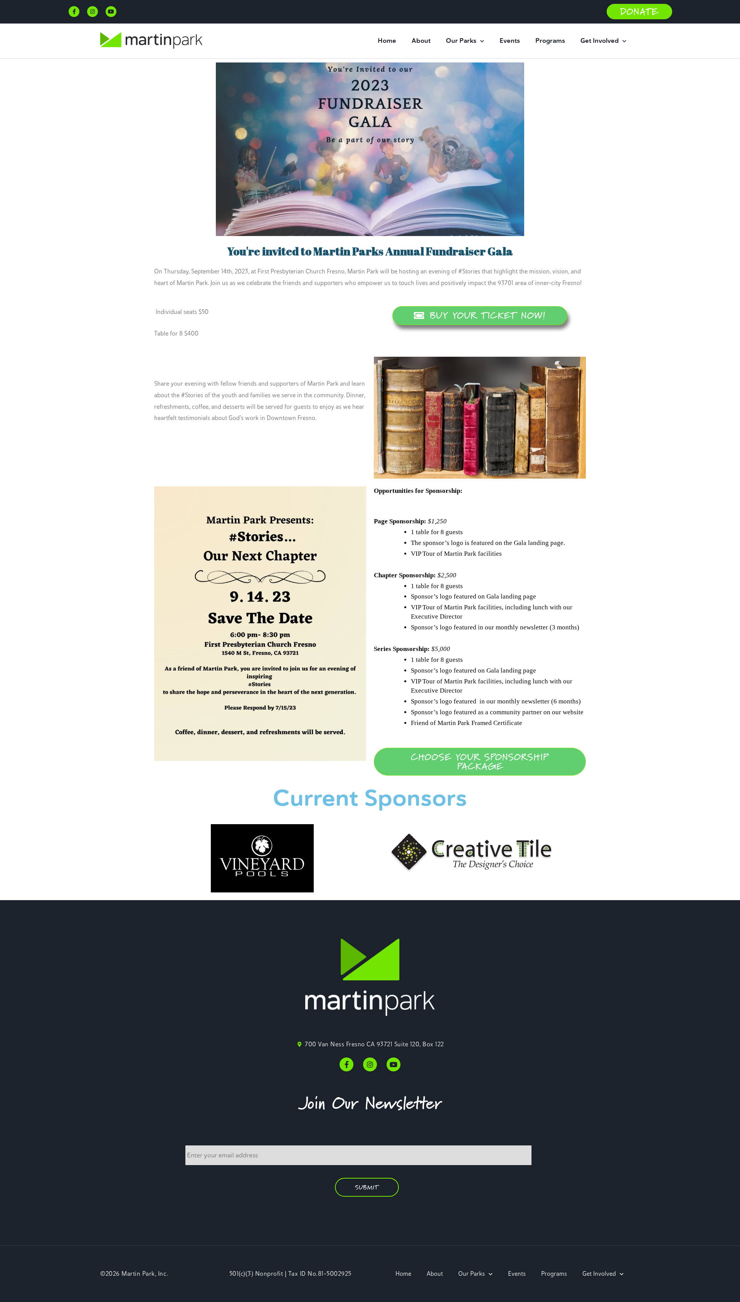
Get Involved (599, 41)
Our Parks (461, 41)
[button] (639, 11)
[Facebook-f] (74, 11)
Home (387, 41)
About (421, 41)
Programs (550, 41)
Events (510, 41)
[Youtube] (111, 11)
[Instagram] (92, 11)
